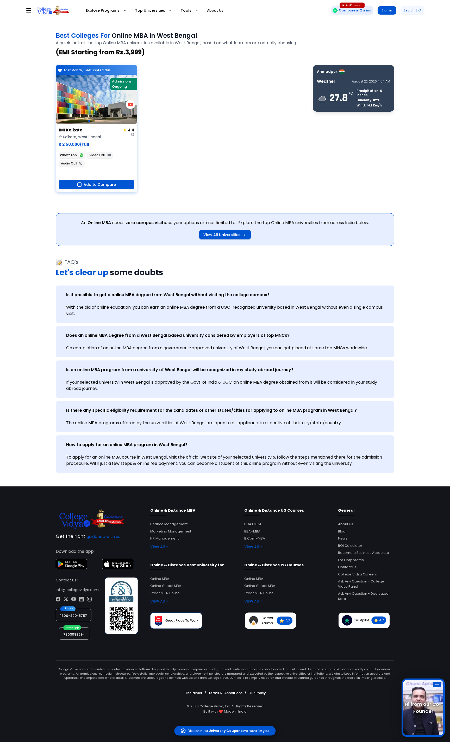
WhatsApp (68, 155)
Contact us (347, 567)
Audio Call (69, 163)
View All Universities (221, 234)
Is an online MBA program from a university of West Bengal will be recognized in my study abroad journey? (179, 370)
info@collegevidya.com (77, 589)
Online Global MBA (165, 585)
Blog (342, 531)
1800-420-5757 (73, 615)
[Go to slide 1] (89, 121)
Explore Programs (103, 10)
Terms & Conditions (225, 692)
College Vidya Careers (357, 574)
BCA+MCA (252, 524)
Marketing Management (170, 531)
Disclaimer (193, 692)
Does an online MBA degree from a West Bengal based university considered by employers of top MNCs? (178, 335)
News (342, 538)
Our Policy (257, 692)
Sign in (387, 10)
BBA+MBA (252, 531)
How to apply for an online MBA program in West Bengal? (127, 445)
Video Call (97, 155)
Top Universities (150, 10)
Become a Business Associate (363, 552)
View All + (159, 546)
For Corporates (351, 559)
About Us (215, 10)
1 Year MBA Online (165, 593)
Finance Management (169, 524)
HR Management (164, 538)
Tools (186, 10)
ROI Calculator (350, 545)
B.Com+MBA (254, 538)
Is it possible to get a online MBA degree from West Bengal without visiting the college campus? (168, 295)
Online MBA (159, 578)
